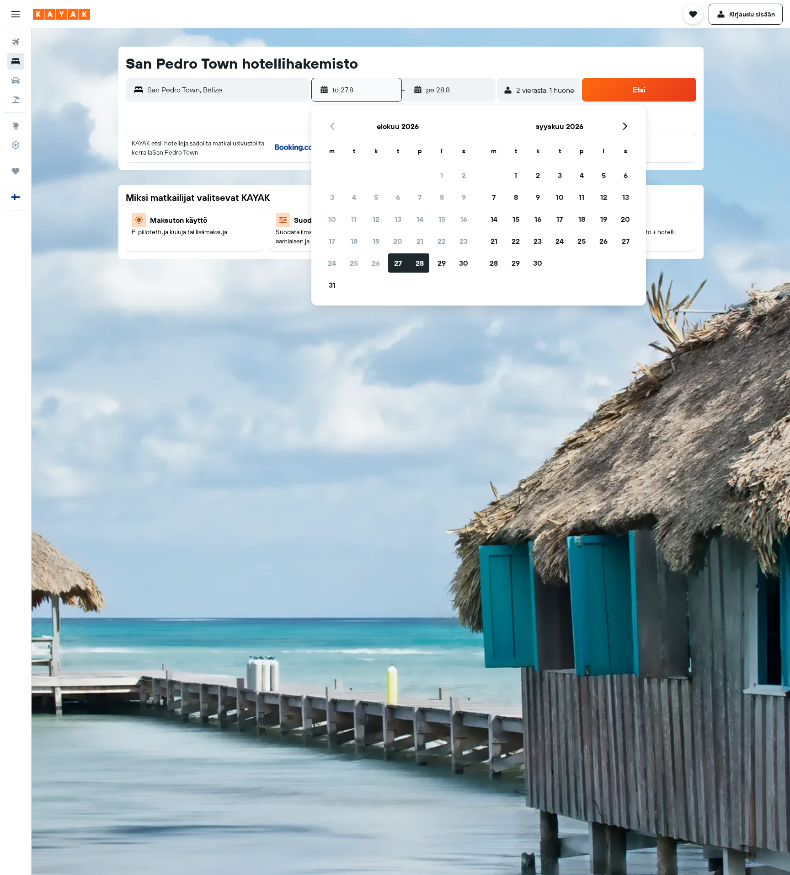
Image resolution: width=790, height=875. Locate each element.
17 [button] (332, 241)
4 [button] (354, 197)
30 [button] (463, 263)
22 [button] (442, 241)
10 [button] (332, 219)
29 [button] (442, 263)
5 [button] (376, 197)
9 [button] (464, 197)
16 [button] (463, 219)
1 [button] (441, 175)
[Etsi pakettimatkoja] (15, 100)
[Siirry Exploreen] (15, 126)
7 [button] (420, 197)
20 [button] (397, 241)
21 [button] (419, 241)
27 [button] (398, 263)
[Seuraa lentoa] (15, 145)
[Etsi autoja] (15, 80)
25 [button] (354, 263)
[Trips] (15, 171)
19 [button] (376, 241)
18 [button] (354, 241)
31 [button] (332, 285)
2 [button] (464, 175)
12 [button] (376, 219)
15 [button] (441, 219)
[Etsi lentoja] (15, 42)
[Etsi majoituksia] (15, 61)
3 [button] (332, 197)
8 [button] (442, 197)
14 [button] (419, 219)
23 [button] (463, 241)
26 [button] (376, 263)
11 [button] (354, 219)
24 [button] (332, 263)
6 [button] (398, 197)
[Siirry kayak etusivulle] (61, 14)
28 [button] (420, 263)
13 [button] (398, 219)
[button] (15, 14)
